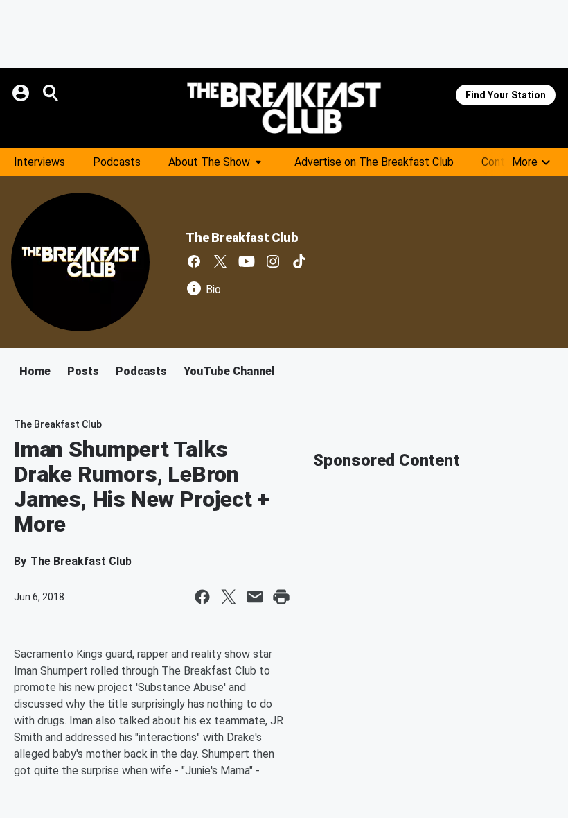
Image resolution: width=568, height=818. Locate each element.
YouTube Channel (229, 371)
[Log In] (22, 93)
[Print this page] (281, 597)
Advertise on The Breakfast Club (374, 161)
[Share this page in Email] (255, 597)
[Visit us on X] (220, 261)
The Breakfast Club (241, 237)
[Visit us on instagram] (273, 261)
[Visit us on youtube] (246, 261)
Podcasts (117, 161)
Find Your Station (505, 95)
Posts (83, 371)
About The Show (209, 161)
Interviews (39, 161)
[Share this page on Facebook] (202, 597)
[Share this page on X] (228, 597)
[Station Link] (284, 108)
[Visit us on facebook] (194, 261)
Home (35, 371)
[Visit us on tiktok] (299, 261)
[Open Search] (51, 93)
